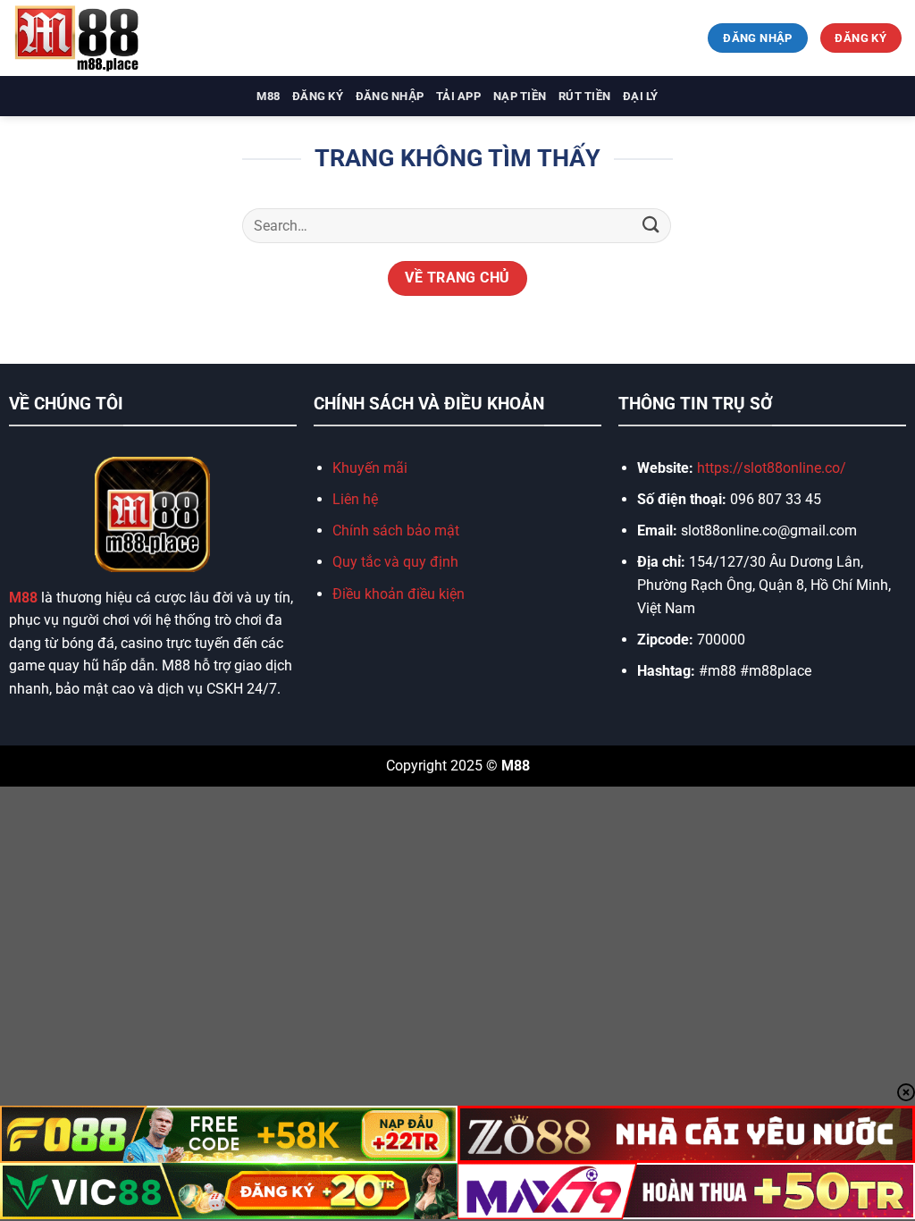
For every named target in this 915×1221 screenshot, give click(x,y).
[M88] (102, 38)
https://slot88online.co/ (773, 467)
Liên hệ (355, 499)
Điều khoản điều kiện (398, 593)
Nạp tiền (519, 96)
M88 (268, 96)
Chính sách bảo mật (395, 530)
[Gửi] (651, 225)
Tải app (458, 96)
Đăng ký (317, 96)
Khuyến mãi (369, 467)
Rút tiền (584, 96)
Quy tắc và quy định (395, 561)
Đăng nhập (390, 96)
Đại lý (641, 96)
